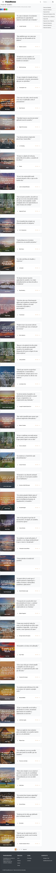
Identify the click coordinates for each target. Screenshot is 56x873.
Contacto (29, 860)
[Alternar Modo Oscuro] (40, 1)
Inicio (18, 858)
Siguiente (25, 849)
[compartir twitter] (3, 9)
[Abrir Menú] (3, 1)
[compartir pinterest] (4, 9)
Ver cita (36, 26)
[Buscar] (52, 1)
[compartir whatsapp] (6, 9)
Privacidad (29, 858)
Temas (18, 865)
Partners (19, 860)
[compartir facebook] (1, 9)
